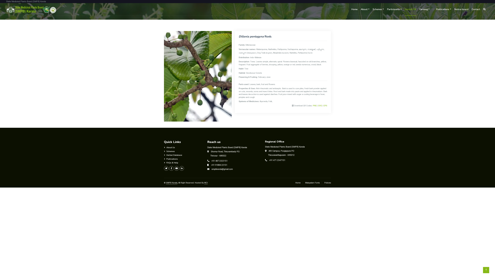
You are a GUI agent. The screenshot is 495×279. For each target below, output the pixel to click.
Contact (476, 9)
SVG (320, 105)
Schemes (377, 9)
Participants (393, 9)
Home (354, 9)
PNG (315, 105)
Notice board (461, 9)
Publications (442, 9)
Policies (327, 182)
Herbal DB (410, 9)
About (364, 9)
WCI (206, 182)
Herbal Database (174, 155)
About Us (170, 147)
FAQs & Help (172, 162)
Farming (423, 9)
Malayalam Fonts (312, 182)
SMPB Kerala (171, 182)
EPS (325, 105)
